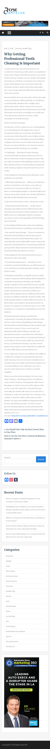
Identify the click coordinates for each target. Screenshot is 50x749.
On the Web (10, 616)
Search (7, 457)
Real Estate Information (15, 631)
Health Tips (27, 48)
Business (9, 556)
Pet (7, 621)
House (8, 596)
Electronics (10, 571)
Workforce (10, 646)
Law (7, 601)
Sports (8, 636)
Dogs (8, 566)
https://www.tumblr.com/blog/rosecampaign (42, 32)
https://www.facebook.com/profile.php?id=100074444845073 (40, 32)
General (18, 48)
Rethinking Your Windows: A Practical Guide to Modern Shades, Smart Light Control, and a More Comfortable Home (26, 510)
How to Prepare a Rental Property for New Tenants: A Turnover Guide (23, 500)
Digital (8, 561)
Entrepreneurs (12, 576)
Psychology (10, 626)
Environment (11, 581)
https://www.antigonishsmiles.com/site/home (30, 416)
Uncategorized (12, 641)
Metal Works (11, 606)
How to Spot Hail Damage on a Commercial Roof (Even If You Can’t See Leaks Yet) (25, 535)
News (8, 611)
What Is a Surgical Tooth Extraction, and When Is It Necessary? (25, 519)
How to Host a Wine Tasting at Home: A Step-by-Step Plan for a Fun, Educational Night (25, 527)
